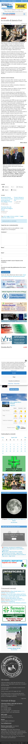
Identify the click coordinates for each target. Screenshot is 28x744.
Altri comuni (21, 11)
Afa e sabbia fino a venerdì (15, 402)
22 (21, 449)
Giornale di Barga (7, 742)
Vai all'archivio (14, 522)
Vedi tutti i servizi (14, 389)
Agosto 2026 (14, 437)
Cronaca (4, 18)
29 (21, 451)
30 (25, 451)
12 (10, 446)
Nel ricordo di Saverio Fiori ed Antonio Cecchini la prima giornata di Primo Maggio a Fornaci (6, 199)
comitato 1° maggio (18, 216)
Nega (14, 377)
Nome (3, 247)
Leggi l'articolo (5, 550)
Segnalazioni (4, 1)
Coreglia (18, 9)
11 (6, 446)
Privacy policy (14, 742)
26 (10, 451)
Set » (26, 437)
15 (21, 446)
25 (6, 451)
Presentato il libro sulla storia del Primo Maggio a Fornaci (7, 208)
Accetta (14, 373)
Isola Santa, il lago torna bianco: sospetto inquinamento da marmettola (12, 552)
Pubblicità (14, 1)
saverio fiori (3, 217)
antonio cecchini (10, 217)
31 (3, 453)
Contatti (9, 1)
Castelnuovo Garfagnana (11, 9)
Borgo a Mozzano (8, 11)
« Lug (2, 437)
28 (17, 451)
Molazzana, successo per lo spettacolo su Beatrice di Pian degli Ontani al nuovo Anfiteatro (13, 548)
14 (17, 446)
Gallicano (23, 9)
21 (17, 449)
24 (3, 451)
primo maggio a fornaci (8, 216)
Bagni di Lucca (15, 11)
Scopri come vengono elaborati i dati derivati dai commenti (13, 275)
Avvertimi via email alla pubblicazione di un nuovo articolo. (13, 268)
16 (25, 446)
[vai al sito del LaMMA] (20, 427)
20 (14, 449)
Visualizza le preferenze (14, 381)
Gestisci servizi (14, 370)
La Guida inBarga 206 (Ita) (14, 648)
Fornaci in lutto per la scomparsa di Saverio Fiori (19, 199)
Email (2, 252)
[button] (26, 360)
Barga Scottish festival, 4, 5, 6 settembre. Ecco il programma (12, 591)
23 (25, 449)
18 (6, 449)
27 (14, 451)
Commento (4, 232)
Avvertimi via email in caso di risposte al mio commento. (12, 261)
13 (14, 446)
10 (3, 446)
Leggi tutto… (13, 405)
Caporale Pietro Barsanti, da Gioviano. (14, 598)
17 (3, 449)
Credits (19, 742)
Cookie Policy (10, 383)
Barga (4, 9)
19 (10, 449)
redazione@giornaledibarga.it (8, 721)
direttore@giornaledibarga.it (7, 727)
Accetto (14, 539)
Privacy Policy (16, 383)
